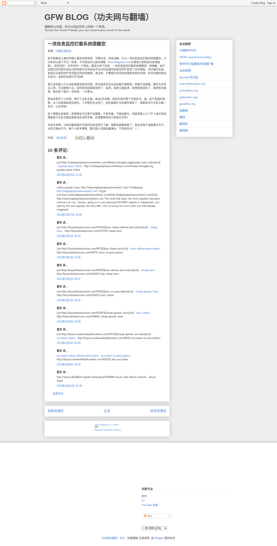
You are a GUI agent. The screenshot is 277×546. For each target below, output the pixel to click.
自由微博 (185, 70)
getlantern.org (188, 97)
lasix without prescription (145, 248)
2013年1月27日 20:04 (69, 214)
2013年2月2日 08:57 (69, 278)
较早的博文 (158, 411)
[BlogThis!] (81, 138)
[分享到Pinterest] (92, 138)
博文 (149, 516)
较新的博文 (56, 411)
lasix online (142, 312)
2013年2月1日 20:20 (69, 236)
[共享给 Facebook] (89, 138)
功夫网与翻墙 (109, 537)
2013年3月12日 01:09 (69, 385)
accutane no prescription (115, 355)
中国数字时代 (187, 50)
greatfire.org (187, 103)
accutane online (66, 338)
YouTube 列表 (150, 505)
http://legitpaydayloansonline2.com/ (77, 191)
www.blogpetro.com (119, 62)
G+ (143, 500)
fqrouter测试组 (188, 77)
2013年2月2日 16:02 (69, 300)
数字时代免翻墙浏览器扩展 (196, 63)
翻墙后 (183, 123)
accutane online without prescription (78, 355)
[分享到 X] (85, 138)
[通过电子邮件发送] (77, 138)
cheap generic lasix (147, 291)
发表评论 (58, 393)
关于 (122, 537)
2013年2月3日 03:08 (69, 321)
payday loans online (70, 166)
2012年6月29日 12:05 (69, 174)
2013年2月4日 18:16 (69, 364)
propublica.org (188, 90)
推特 (144, 496)
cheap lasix (148, 270)
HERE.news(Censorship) (195, 57)
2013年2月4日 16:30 (69, 342)
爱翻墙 (183, 110)
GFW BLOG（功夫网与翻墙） (99, 17)
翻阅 (182, 117)
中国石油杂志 (63, 50)
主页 (107, 411)
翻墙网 (183, 130)
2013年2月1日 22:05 (69, 257)
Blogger (159, 537)
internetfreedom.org (192, 83)
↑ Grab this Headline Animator (107, 430)
